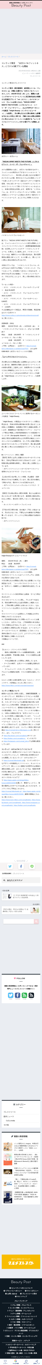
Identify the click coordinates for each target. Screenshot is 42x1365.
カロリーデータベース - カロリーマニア (21, 1344)
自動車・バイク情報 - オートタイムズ (21, 1328)
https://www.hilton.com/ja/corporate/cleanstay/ (18, 685)
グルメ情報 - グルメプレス (21, 1305)
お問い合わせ (12, 1294)
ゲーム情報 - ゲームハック (21, 1313)
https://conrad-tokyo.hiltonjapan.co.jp (18, 730)
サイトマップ (22, 1296)
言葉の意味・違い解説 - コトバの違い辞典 (22, 1353)
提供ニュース (9, 1116)
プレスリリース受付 (29, 1294)
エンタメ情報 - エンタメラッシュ (22, 1308)
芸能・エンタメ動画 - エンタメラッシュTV (21, 1336)
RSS (31, 999)
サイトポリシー (32, 1291)
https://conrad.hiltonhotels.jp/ (14, 760)
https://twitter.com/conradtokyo (14, 738)
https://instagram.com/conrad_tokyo (16, 741)
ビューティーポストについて (22, 1288)
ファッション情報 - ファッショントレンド (22, 1316)
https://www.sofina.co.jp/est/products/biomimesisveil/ (20, 315)
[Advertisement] (21, 31)
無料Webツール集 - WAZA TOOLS (21, 1350)
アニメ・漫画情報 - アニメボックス (22, 1311)
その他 (6, 1125)
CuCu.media (10, 1121)
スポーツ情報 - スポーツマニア (22, 1319)
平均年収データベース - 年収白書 (22, 1347)
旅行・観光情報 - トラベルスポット (22, 1325)
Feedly (24, 999)
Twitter (10, 999)
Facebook (17, 999)
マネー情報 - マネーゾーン (21, 1322)
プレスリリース (18, 873)
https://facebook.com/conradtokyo (16, 736)
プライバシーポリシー (14, 1291)
